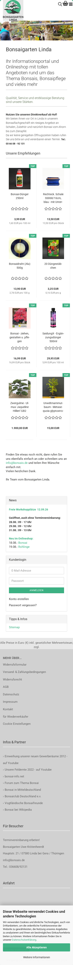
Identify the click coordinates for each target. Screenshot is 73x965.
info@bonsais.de (17, 463)
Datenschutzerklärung (24, 939)
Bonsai (22, 542)
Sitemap (14, 627)
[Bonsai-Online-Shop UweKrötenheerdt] (11, 10)
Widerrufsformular (14, 664)
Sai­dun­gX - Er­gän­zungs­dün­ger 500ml (53, 337)
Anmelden (37, 590)
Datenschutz (11, 694)
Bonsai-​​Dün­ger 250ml (20, 196)
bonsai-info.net (14, 776)
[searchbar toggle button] (60, 4)
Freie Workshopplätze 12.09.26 (28, 509)
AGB (6, 687)
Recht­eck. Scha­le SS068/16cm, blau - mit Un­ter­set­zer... (53, 198)
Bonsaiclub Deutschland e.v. (23, 796)
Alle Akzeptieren (36, 947)
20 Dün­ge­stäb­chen (53, 265)
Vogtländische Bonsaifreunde (24, 803)
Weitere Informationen (36, 957)
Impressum (10, 701)
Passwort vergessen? (23, 605)
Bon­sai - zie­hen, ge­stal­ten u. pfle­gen (20, 337)
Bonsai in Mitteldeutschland (23, 789)
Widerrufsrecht (12, 679)
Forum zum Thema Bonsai (22, 783)
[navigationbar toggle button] (71, 4)
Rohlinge (24, 547)
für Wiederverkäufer (15, 716)
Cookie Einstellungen (17, 724)
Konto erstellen (19, 599)
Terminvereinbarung (16, 840)
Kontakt (8, 709)
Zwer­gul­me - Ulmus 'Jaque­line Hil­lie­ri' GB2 (19, 407)
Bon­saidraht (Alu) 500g (19, 265)
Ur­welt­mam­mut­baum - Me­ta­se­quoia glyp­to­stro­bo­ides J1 (53, 407)
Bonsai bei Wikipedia (18, 809)
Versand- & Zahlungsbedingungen (24, 672)
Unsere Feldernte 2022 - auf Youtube (28, 769)
